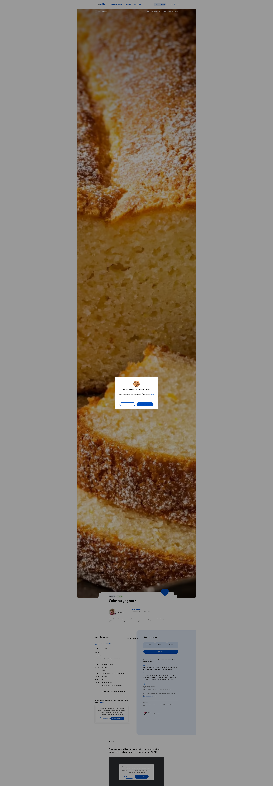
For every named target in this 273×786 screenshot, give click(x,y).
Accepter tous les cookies (145, 404)
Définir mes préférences (127, 404)
